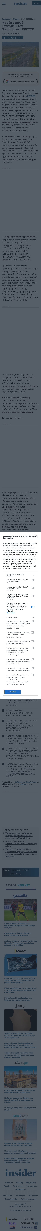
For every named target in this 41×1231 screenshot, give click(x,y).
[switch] (32, 580)
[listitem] (20, 575)
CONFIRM (12, 692)
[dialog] (20, 615)
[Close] (37, 536)
